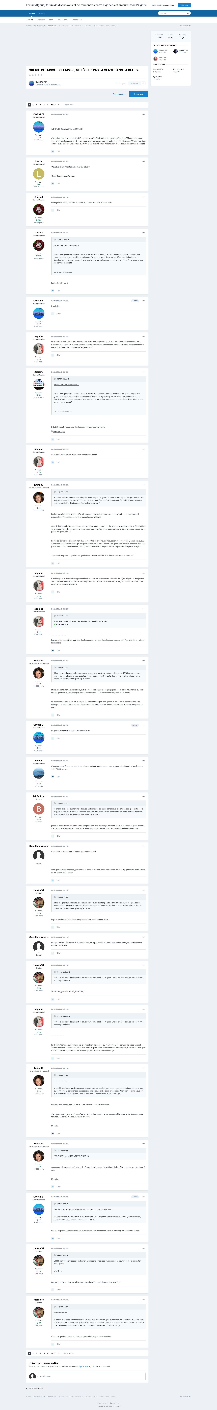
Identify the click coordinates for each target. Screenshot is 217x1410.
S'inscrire (184, 5)
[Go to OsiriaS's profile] (38, 209)
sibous (38, 760)
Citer (59, 151)
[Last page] (59, 104)
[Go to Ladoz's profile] (38, 174)
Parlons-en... (56, 85)
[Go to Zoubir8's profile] (38, 384)
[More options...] (143, 114)
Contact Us (114, 1403)
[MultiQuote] (52, 151)
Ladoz (38, 161)
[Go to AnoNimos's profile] (175, 51)
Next (53, 105)
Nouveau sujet (119, 94)
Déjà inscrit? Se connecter (163, 5)
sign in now (83, 1366)
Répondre (138, 94)
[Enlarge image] (58, 431)
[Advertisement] (72, 48)
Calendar (41, 20)
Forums (30, 20)
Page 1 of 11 (68, 105)
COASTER (42, 82)
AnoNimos (183, 50)
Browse (32, 13)
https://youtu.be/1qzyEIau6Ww (66, 245)
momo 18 (39, 890)
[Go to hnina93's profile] (38, 497)
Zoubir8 (38, 372)
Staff (51, 20)
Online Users (63, 20)
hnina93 (38, 484)
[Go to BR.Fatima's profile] (38, 809)
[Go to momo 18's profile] (38, 902)
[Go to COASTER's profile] (31, 83)
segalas (38, 336)
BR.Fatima (38, 796)
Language (102, 1403)
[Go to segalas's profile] (38, 348)
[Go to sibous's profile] (38, 773)
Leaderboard (77, 20)
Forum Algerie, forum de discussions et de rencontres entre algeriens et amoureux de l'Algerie (86, 5)
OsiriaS (39, 197)
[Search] (188, 13)
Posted (60, 114)
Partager (121, 83)
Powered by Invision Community (108, 1406)
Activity (42, 13)
